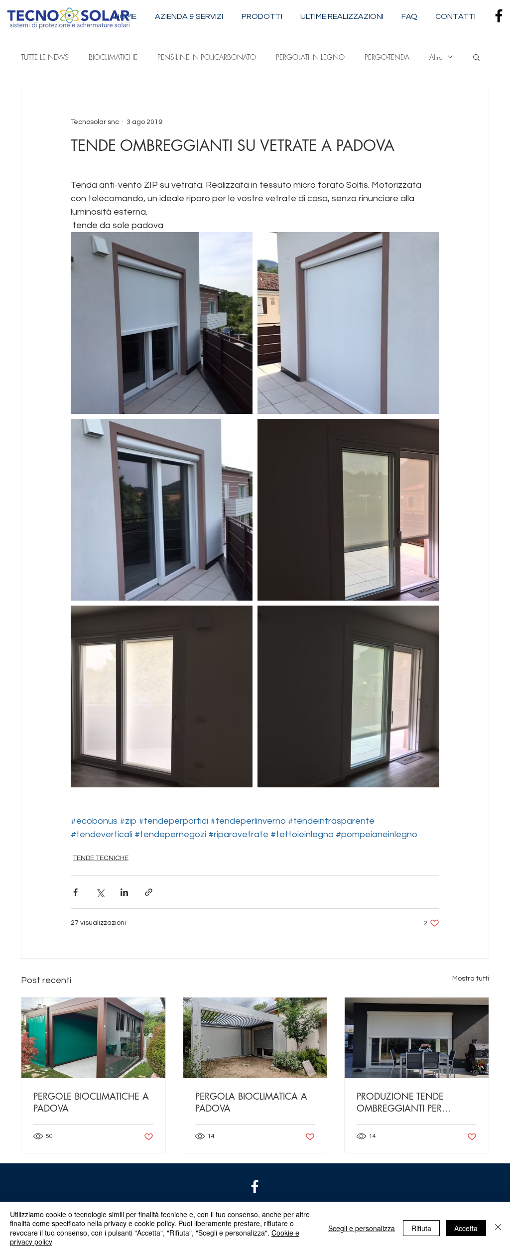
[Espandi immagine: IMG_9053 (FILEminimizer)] (162, 696)
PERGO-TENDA (387, 57)
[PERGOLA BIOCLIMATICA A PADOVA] (255, 1038)
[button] (476, 57)
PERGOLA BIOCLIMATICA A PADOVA (251, 1102)
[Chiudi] (498, 1228)
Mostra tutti (470, 978)
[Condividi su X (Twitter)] (100, 892)
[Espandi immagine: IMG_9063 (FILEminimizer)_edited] (162, 510)
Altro (436, 57)
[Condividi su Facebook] (75, 892)
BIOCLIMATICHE (113, 57)
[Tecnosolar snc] (254, 1186)
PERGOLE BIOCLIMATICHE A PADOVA (91, 1102)
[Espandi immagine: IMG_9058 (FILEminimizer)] (162, 323)
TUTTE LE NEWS (45, 57)
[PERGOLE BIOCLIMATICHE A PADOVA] (93, 1038)
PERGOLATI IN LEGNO (310, 57)
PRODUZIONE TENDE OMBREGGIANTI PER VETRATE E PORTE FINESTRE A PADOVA (413, 1102)
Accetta (466, 1228)
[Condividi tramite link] (148, 892)
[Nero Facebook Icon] (499, 15)
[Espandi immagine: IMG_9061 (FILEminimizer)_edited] (348, 323)
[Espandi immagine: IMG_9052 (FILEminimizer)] (348, 696)
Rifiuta (421, 1228)
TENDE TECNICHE (100, 858)
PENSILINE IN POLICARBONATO (206, 57)
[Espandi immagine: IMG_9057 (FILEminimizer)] (348, 510)
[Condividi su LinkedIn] (124, 892)
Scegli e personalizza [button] (361, 1228)
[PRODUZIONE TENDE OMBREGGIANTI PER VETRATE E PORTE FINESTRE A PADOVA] (417, 1038)
